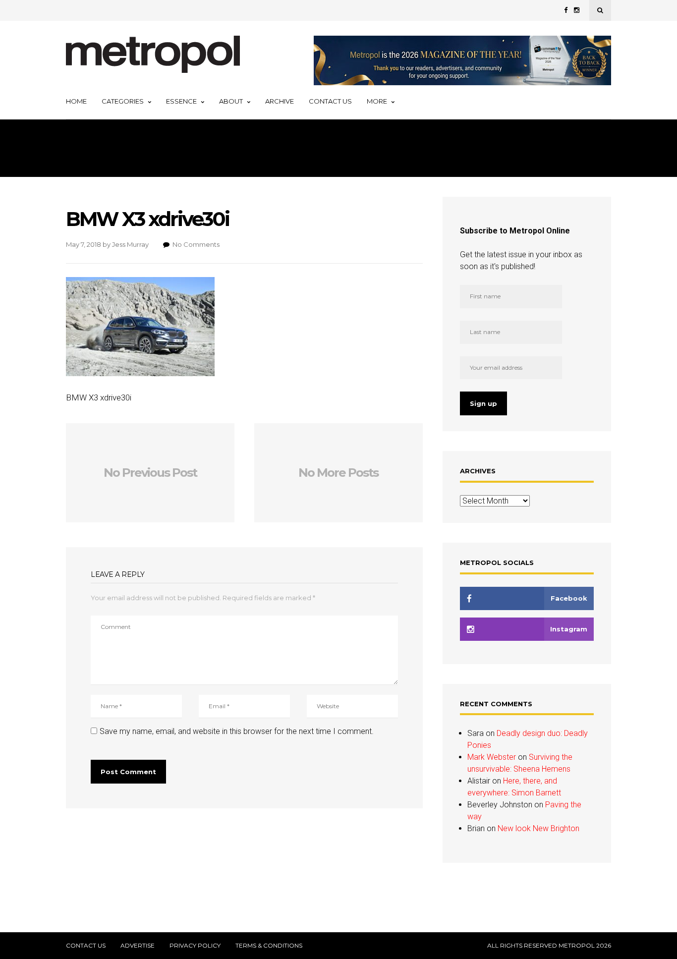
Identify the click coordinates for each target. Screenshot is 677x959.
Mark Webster (491, 757)
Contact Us (330, 101)
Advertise (137, 946)
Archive (279, 101)
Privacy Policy (195, 946)
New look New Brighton (538, 828)
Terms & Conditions (268, 946)
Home (76, 101)
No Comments (196, 244)
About (231, 101)
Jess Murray (130, 244)
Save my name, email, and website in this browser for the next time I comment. (237, 731)
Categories (123, 101)
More (377, 101)
